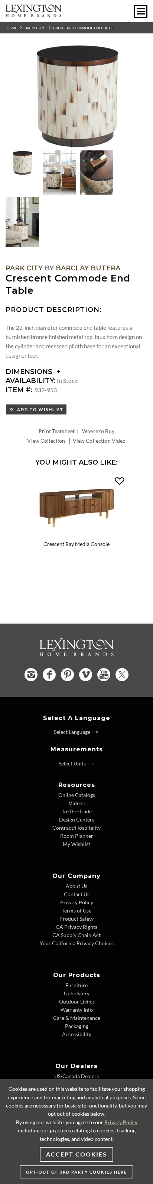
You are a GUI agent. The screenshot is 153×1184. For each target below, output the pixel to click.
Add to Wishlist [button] (39, 409)
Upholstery (76, 993)
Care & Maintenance (76, 1018)
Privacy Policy (76, 902)
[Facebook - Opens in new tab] (49, 674)
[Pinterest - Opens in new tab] (67, 674)
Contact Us (76, 894)
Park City (35, 28)
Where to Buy (98, 431)
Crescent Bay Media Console (76, 544)
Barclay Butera (88, 268)
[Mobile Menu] (140, 11)
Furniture (76, 985)
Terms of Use (76, 910)
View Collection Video (99, 441)
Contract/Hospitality (76, 827)
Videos (77, 803)
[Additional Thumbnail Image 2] (59, 172)
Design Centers (76, 819)
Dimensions (30, 372)
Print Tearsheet (57, 431)
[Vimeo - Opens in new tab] (85, 674)
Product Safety (76, 918)
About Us (76, 886)
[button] (119, 481)
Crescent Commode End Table (83, 28)
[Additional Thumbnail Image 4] (22, 222)
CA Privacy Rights (76, 927)
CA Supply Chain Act (76, 935)
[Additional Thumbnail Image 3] (96, 172)
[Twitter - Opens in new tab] (121, 674)
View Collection (46, 441)
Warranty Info (77, 1009)
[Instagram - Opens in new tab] (31, 674)
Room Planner (76, 836)
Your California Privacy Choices (77, 943)
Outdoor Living (76, 1001)
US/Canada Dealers (76, 1076)
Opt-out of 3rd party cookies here (76, 1172)
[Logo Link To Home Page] (33, 14)
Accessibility (76, 1034)
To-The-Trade (77, 811)
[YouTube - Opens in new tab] (103, 674)
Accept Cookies (76, 1154)
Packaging (76, 1026)
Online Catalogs (76, 795)
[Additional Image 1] (76, 96)
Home (11, 28)
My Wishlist (76, 844)
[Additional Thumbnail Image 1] (22, 163)
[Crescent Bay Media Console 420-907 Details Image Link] (76, 535)
